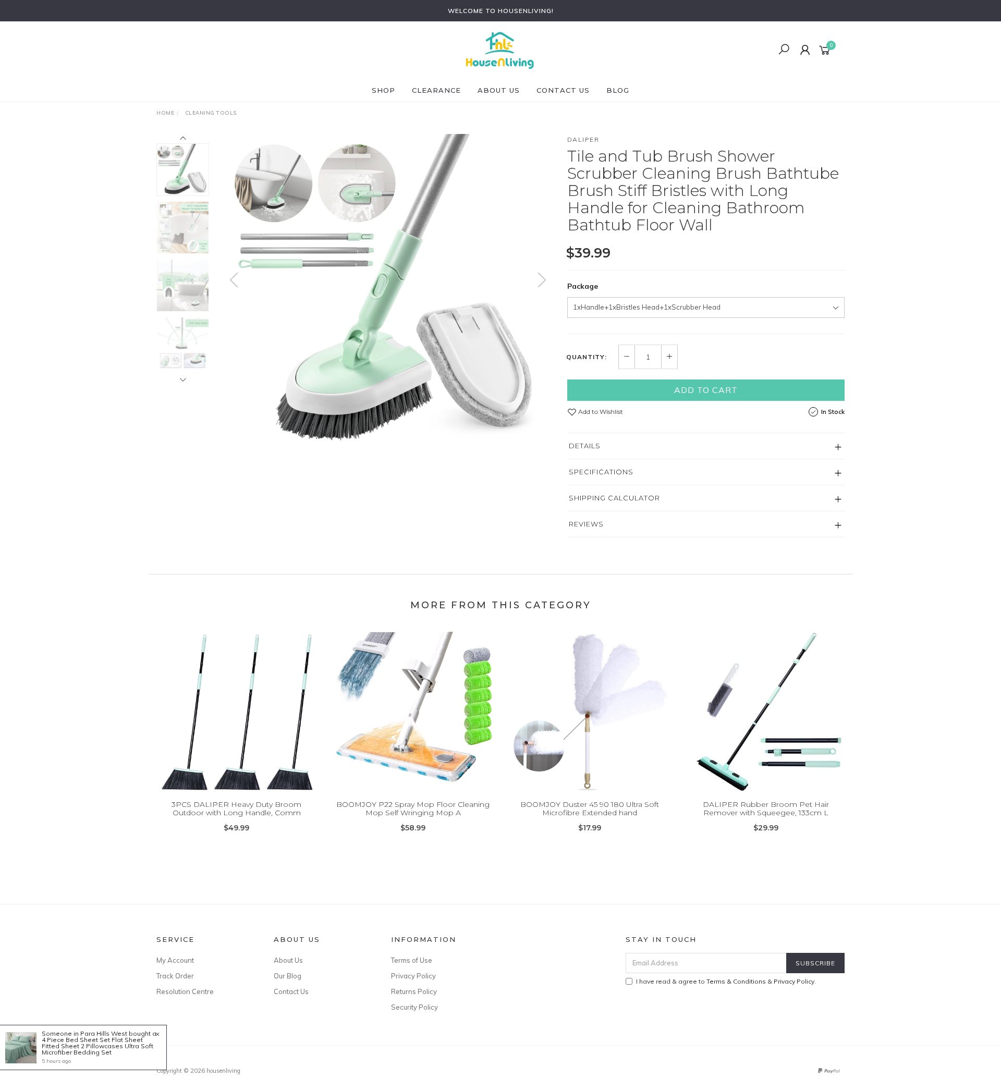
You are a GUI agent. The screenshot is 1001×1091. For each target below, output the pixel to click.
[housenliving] (499, 49)
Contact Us (563, 90)
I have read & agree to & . (726, 981)
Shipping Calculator (614, 498)
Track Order (175, 976)
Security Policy (414, 1007)
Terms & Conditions (736, 981)
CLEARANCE (436, 90)
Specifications (601, 472)
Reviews (586, 524)
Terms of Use (411, 960)
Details (585, 446)
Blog (617, 90)
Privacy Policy (413, 976)
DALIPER (583, 139)
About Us (499, 90)
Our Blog (287, 976)
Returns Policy (414, 991)
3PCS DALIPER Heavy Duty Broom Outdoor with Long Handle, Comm (236, 809)
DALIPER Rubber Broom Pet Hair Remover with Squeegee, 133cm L (766, 809)
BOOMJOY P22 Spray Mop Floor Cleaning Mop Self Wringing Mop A (413, 809)
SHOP (383, 90)
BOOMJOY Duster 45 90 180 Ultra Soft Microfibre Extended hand (589, 809)
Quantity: (586, 357)
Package (582, 286)
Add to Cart (706, 390)
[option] (388, 290)
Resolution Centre (185, 991)
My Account (175, 960)
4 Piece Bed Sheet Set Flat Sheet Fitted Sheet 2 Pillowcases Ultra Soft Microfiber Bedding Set (97, 1046)
